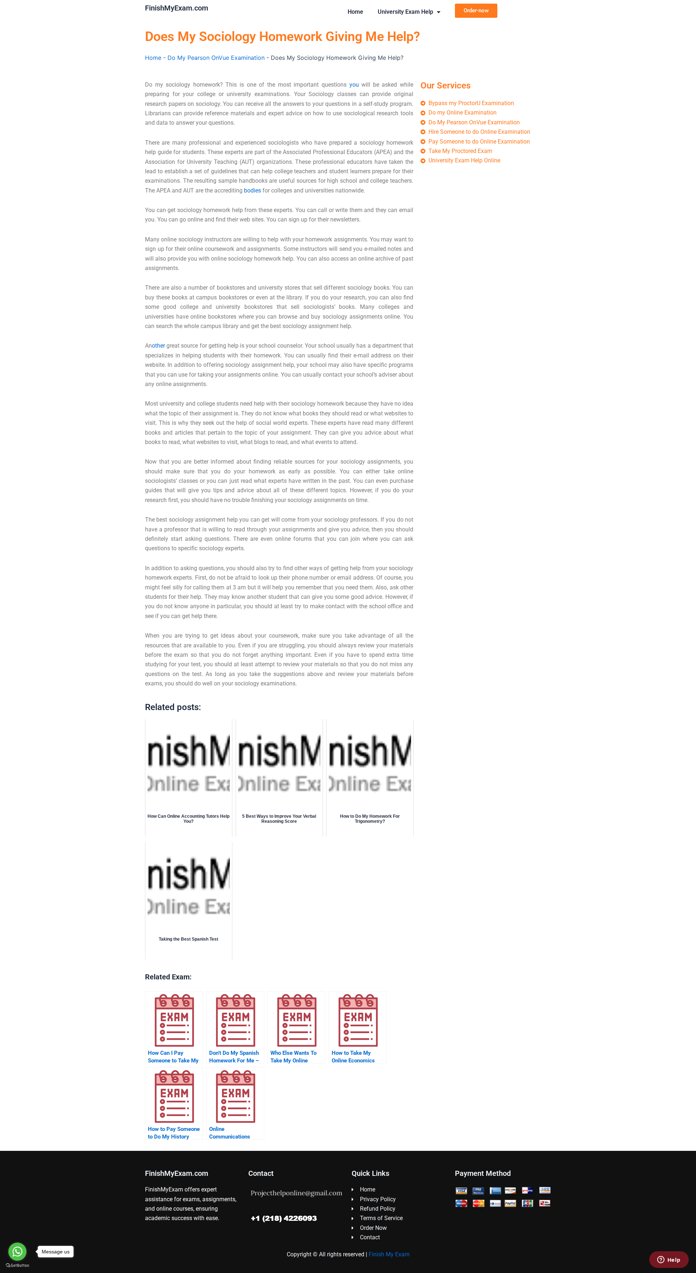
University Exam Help (405, 11)
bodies (252, 190)
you (354, 84)
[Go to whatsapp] (17, 1252)
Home (355, 11)
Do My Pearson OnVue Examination (216, 57)
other (158, 345)
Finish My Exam (389, 1254)
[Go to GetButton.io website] (17, 1265)
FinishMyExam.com (176, 8)
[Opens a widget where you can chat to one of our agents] (669, 1260)
